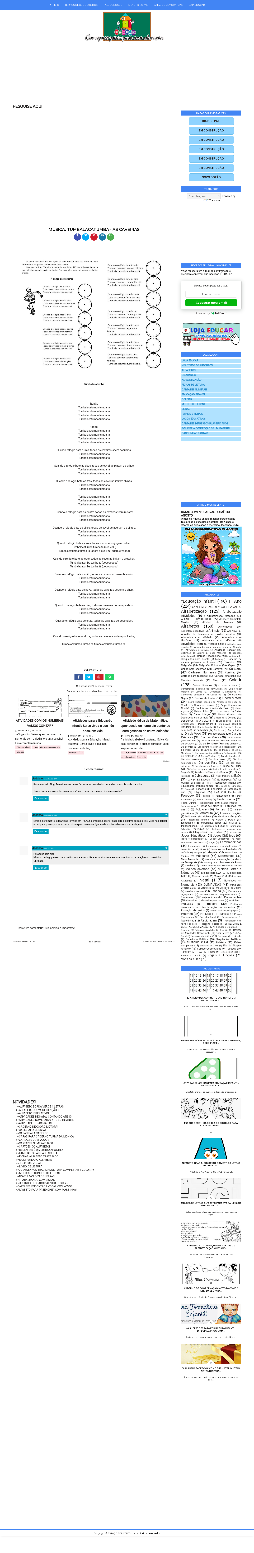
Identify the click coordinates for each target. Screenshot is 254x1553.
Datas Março (202, 714)
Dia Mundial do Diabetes (207, 766)
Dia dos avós (217, 759)
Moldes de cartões (232, 865)
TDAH (200, 951)
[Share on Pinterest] (99, 677)
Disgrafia (185, 772)
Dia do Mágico (222, 749)
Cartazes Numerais (202, 672)
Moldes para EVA (211, 872)
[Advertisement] (119, 75)
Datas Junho (222, 711)
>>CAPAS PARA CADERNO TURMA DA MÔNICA (45, 1136)
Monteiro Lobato (200, 876)
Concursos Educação (192, 694)
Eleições (223, 785)
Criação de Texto (219, 708)
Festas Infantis (229, 802)
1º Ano (35, 747)
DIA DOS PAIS (211, 121)
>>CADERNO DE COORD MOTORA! (37, 1126)
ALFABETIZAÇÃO (191, 379)
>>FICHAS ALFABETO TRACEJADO (37, 1156)
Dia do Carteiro (230, 743)
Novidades (230, 880)
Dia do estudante (225, 746)
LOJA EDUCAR (197, 4)
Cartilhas (230, 672)
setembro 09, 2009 (50, 779)
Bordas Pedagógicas (209, 656)
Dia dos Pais (208, 762)
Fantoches (222, 795)
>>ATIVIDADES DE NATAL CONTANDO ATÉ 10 (44, 1116)
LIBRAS (186, 409)
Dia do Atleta (188, 743)
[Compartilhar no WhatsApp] (110, 237)
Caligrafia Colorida (210, 665)
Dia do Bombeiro (208, 743)
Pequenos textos (228, 894)
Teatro (211, 951)
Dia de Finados (234, 737)
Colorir (235, 679)
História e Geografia (230, 816)
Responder (41, 798)
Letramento (194, 846)
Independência (189, 825)
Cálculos (229, 662)
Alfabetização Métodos (221, 615)
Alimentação (225, 626)
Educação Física (202, 783)
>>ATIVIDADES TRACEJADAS (34, 1123)
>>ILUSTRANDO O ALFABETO (34, 1159)
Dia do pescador (203, 753)
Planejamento (188, 897)
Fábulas (232, 792)
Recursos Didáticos (226, 926)
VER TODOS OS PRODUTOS (197, 365)
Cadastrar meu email (211, 302)
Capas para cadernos (193, 668)
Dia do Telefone (209, 756)
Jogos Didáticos (224, 835)
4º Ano (221, 607)
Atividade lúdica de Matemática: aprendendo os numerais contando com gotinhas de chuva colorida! (145, 726)
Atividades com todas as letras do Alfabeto (218, 647)
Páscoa (216, 891)
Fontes (220, 809)
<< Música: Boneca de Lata (24, 941)
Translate (214, 200)
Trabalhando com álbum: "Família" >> (158, 941)
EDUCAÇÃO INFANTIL (194, 394)
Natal (204, 880)
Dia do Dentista (205, 747)
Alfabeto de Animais (217, 622)
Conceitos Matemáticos (223, 691)
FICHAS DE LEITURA (193, 384)
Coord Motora (232, 698)
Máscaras (202, 856)
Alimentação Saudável (192, 630)
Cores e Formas (204, 705)
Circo (216, 680)
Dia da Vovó (193, 733)
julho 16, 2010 (49, 848)
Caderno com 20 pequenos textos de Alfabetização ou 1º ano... (211, 1247)
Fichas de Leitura (209, 806)
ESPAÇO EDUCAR (118, 1533)
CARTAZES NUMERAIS (194, 389)
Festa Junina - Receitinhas (197, 802)
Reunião (224, 930)
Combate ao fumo (227, 685)
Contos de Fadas (205, 698)
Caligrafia (186, 665)
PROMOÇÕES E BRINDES (214, 914)
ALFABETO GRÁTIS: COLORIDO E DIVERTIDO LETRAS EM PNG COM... (211, 1164)
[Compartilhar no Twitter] (85, 237)
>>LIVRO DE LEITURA (29, 1166)
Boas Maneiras (218, 652)
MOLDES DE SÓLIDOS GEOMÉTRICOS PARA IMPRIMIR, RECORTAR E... (211, 1041)
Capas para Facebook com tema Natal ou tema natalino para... (211, 1369)
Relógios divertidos (205, 930)
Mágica (198, 852)
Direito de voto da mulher (225, 769)
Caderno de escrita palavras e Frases (211, 661)
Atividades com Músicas (218, 640)
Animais (214, 630)
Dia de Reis (190, 740)
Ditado (224, 772)
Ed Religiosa (224, 779)
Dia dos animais (191, 759)
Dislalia (199, 772)
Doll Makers (224, 775)
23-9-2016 (141, 736)
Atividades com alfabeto (197, 637)
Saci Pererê (222, 933)
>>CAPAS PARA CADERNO (32, 1133)
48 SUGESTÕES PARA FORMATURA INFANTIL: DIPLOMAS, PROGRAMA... (211, 1329)
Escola (188, 789)
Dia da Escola (204, 727)
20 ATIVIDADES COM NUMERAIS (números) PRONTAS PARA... (211, 999)
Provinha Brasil (208, 917)
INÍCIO (55, 4)
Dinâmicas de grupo (197, 769)
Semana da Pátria (201, 936)
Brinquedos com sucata (195, 659)
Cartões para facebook (194, 675)
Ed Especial (203, 779)
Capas (232, 665)
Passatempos (207, 894)
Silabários (221, 942)
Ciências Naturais (192, 680)
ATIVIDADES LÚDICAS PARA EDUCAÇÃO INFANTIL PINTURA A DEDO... (211, 1084)
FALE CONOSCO (113, 4)
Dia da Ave (224, 723)
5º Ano (233, 606)
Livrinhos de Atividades (224, 849)
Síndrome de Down (209, 946)
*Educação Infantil (102, 686)
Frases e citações (230, 813)
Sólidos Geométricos (209, 948)
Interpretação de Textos (207, 832)
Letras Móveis (188, 849)
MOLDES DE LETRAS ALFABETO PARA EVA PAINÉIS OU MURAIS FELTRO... (211, 1204)
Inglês (200, 829)
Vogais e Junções (221, 955)
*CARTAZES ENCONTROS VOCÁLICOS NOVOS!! (45, 1186)
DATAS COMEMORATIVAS (168, 4)
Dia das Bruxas (216, 733)
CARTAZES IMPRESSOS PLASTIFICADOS (205, 423)
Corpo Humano (229, 705)
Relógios (185, 930)
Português (187, 904)
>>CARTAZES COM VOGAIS (32, 1139)
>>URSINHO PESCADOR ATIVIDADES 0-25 (42, 1183)
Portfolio (233, 900)
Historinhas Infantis (198, 819)
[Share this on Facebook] (78, 677)
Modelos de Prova (231, 862)
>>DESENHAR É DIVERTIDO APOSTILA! (40, 1149)
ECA (190, 779)
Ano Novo (232, 630)
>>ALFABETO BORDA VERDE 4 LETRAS (40, 1106)
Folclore (201, 809)
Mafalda (185, 852)
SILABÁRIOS (189, 375)
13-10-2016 (36, 731)
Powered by (203, 313)
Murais (218, 876)
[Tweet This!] (89, 677)
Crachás (200, 708)
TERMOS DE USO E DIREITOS (81, 4)
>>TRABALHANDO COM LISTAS (35, 1179)
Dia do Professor (225, 753)
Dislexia (211, 772)
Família (206, 796)
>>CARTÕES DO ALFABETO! (33, 1146)
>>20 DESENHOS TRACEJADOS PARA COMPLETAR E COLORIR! (55, 1169)
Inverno (233, 832)
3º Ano (209, 606)
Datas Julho (201, 711)
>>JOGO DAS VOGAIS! (29, 1163)
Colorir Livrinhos (202, 685)
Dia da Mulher (200, 730)
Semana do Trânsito (229, 936)
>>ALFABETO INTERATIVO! (32, 1113)
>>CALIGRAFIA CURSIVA (31, 1130)
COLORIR (187, 399)
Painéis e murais (194, 891)
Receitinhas (187, 920)
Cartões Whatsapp (225, 675)
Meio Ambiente (190, 859)
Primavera (210, 904)
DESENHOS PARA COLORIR (197, 720)
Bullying (219, 659)
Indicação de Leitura (214, 825)
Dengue (232, 717)
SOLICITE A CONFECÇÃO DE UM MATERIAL (206, 428)
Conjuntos (215, 694)
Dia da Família (224, 727)
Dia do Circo (187, 746)
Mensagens (209, 862)
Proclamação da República (218, 907)
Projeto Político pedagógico (224, 910)
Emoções (237, 785)
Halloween (191, 816)
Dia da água (225, 721)
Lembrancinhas (231, 842)
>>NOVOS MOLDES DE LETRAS (35, 1176)
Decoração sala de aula (194, 717)
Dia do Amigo (230, 740)
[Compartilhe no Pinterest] (94, 237)
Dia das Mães (210, 737)
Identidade (187, 822)
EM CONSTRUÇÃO (211, 130)
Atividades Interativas (197, 649)
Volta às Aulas (190, 959)
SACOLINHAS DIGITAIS (195, 433)
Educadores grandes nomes (197, 785)
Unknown (20, 731)
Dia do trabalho (229, 756)
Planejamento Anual (209, 897)
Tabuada (231, 948)
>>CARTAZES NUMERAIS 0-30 (34, 1143)
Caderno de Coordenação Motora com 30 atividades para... (211, 1289)
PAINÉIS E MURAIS (192, 413)
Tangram (186, 951)
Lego (212, 842)
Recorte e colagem (212, 923)
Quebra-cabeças (229, 917)
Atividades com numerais (50, 747)
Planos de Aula (233, 897)
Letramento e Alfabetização (221, 846)
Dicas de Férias (232, 765)
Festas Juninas (188, 806)
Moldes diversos (197, 869)
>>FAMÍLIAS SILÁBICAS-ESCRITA (36, 1153)
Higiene (207, 816)
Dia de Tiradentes (210, 740)
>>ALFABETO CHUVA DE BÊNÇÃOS (37, 1110)
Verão (198, 955)
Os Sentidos (222, 887)
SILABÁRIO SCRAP (198, 942)
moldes (189, 865)
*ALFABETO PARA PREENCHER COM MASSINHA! (46, 1189)
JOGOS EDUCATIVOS (194, 418)
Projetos (187, 914)
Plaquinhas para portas (212, 900)
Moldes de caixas (209, 865)
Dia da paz (219, 730)
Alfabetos (190, 626)
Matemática (142, 757)
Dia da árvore (205, 723)
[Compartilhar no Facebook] (77, 237)
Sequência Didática (197, 939)
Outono (238, 887)
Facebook (187, 795)
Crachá (185, 708)
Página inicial (94, 941)
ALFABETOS (189, 370)
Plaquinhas (191, 900)
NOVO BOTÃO (211, 177)
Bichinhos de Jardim (192, 652)
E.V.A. (238, 775)
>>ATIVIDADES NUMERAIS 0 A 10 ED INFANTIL (45, 1120)
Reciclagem (209, 920)
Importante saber (210, 822)
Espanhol (201, 789)
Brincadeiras (231, 656)
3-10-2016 (88, 736)
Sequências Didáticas (229, 939)
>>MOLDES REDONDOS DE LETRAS (38, 1173)
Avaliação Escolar (225, 649)
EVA (161, 752)
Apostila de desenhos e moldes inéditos (208, 634)
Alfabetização (194, 611)
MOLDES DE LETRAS (193, 404)
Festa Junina (226, 799)
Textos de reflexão (229, 952)
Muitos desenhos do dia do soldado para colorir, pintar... (211, 1124)
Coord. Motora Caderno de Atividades (207, 702)
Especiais (216, 789)
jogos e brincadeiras (192, 838)
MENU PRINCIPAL (138, 4)
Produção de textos (193, 910)
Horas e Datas (225, 819)
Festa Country (204, 799)
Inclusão (233, 822)
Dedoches (219, 718)
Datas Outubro (227, 714)
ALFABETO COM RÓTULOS (196, 619)
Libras (203, 849)
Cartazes (235, 668)
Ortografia (206, 887)
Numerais (20, 752)
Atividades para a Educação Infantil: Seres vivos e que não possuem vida (93, 726)
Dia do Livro (202, 749)
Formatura (206, 813)
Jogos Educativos (128, 757)
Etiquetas (200, 792)
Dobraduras (202, 775)
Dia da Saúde (235, 730)
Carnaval (218, 668)
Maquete (213, 852)
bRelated (166, 761)
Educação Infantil (225, 782)
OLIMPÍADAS (212, 884)
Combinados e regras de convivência (202, 688)
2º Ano (196, 606)
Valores (185, 955)
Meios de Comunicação (217, 859)
